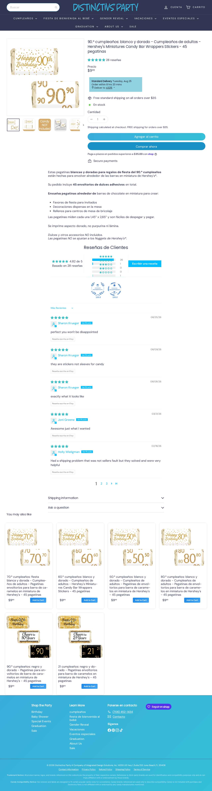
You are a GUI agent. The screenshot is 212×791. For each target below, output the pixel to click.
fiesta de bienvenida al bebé (67, 18)
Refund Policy (105, 769)
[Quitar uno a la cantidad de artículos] (91, 119)
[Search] (56, 7)
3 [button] (107, 484)
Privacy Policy (89, 769)
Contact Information (69, 769)
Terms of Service (142, 769)
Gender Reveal (112, 18)
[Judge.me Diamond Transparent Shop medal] (114, 289)
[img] (59, 318)
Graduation (85, 26)
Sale (133, 26)
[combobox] (33, 7)
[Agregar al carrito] (38, 600)
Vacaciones (144, 18)
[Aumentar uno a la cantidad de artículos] (104, 119)
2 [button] (101, 484)
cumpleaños (23, 18)
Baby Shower (39, 716)
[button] (97, 60)
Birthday (36, 712)
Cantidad (94, 112)
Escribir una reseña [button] (144, 263)
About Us (112, 26)
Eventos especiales (179, 18)
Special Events (41, 721)
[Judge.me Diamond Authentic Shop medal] (97, 289)
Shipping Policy (122, 769)
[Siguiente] (82, 125)
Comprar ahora (146, 147)
